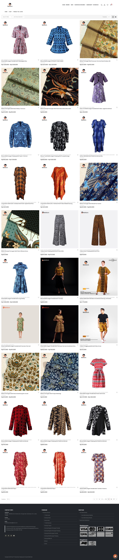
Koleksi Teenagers (16, 59)
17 (113, 499)
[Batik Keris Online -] (10, 5)
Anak (81, 59)
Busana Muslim (7, 154)
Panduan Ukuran (46, 512)
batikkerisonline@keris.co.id (11, 522)
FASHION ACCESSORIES (80, 4)
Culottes (45, 249)
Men (86, 59)
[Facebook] (6, 536)
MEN (72, 4)
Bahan (83, 59)
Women (67, 4)
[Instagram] (11, 536)
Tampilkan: (105, 16)
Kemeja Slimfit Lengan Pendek (51, 533)
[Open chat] (115, 556)
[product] (20, 39)
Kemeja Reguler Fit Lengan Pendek (52, 528)
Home (63, 4)
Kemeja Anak (47, 517)
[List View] (115, 17)
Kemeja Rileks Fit (48, 538)
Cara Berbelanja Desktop (87, 515)
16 (111, 499)
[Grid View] (113, 17)
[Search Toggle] (101, 5)
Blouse (42, 59)
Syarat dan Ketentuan (84, 520)
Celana (42, 249)
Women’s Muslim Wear (27, 154)
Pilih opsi (37, 22)
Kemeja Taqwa (47, 525)
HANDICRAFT (89, 4)
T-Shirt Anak (47, 515)
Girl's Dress (6, 344)
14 (105, 499)
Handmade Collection (8, 59)
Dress (2, 59)
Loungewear (100, 154)
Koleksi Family (16, 297)
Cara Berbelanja (83, 512)
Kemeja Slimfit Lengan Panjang (51, 536)
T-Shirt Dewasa (47, 523)
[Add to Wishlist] (38, 60)
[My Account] (105, 5)
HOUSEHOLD (95, 4)
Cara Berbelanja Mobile (86, 517)
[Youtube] (14, 536)
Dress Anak (47, 520)
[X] (9, 536)
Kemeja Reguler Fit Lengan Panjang (52, 530)
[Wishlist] (107, 5)
